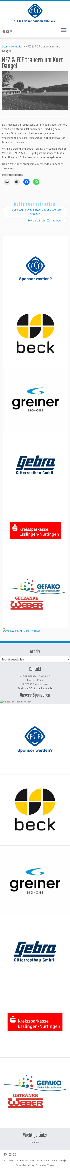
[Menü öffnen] (63, 30)
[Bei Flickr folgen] (8, 32)
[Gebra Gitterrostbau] (35, 465)
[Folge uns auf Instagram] (11, 32)
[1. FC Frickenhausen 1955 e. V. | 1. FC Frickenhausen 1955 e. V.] (35, 12)
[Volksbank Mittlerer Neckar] (21, 630)
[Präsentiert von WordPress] (64, 1159)
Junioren (35, 1142)
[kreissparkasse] (35, 530)
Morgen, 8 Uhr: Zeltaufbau (46, 220)
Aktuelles (17, 46)
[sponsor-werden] (35, 268)
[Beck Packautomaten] (35, 334)
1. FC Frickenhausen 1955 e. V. (30, 1160)
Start (5, 46)
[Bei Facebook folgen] (4, 32)
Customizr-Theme (45, 1165)
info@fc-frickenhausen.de (38, 688)
